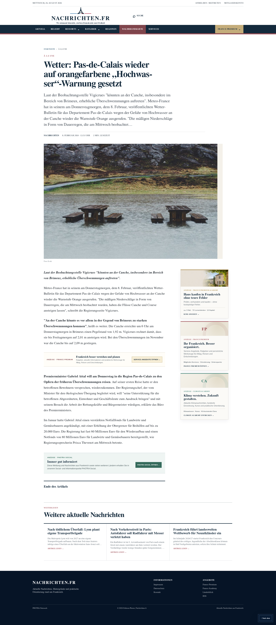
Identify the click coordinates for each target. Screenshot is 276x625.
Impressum (158, 584)
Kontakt (157, 592)
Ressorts (72, 29)
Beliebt (55, 29)
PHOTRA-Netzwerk (40, 608)
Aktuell (40, 29)
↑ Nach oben (265, 618)
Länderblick (208, 592)
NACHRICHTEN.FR (54, 582)
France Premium (229, 29)
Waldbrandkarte (132, 29)
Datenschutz (159, 588)
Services (154, 29)
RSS (204, 596)
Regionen (111, 29)
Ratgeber (92, 29)
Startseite (49, 49)
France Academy (210, 588)
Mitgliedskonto (233, 3)
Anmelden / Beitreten (208, 3)
